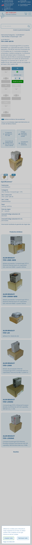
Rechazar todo (22, 538)
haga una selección (9, 542)
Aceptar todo (9, 538)
